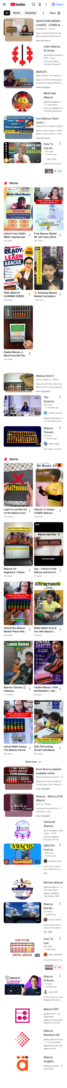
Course (52, 29)
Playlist (56, 380)
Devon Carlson (55, 920)
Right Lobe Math (55, 955)
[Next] (43, 13)
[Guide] (4, 4)
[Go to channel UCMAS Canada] (46, 413)
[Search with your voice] (40, 4)
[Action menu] (60, 143)
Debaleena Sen (55, 861)
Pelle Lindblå (54, 444)
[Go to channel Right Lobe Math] (46, 955)
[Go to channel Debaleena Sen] (46, 861)
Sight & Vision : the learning (48, 75)
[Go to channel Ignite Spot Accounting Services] (45, 159)
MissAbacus (41, 29)
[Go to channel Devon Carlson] (46, 920)
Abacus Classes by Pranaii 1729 (50, 777)
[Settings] (46, 4)
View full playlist (43, 87)
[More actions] (30, 235)
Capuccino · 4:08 (43, 812)
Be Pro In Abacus (43, 380)
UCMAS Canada (55, 413)
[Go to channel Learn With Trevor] (46, 992)
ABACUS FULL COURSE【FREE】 (50, 126)
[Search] (33, 4)
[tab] (7, 12)
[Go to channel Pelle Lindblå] (46, 444)
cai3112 (39, 804)
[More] (59, 171)
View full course (43, 41)
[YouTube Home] (17, 4)
